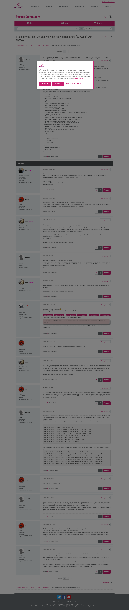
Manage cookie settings (73, 84)
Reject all (58, 84)
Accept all (45, 84)
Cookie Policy (78, 78)
